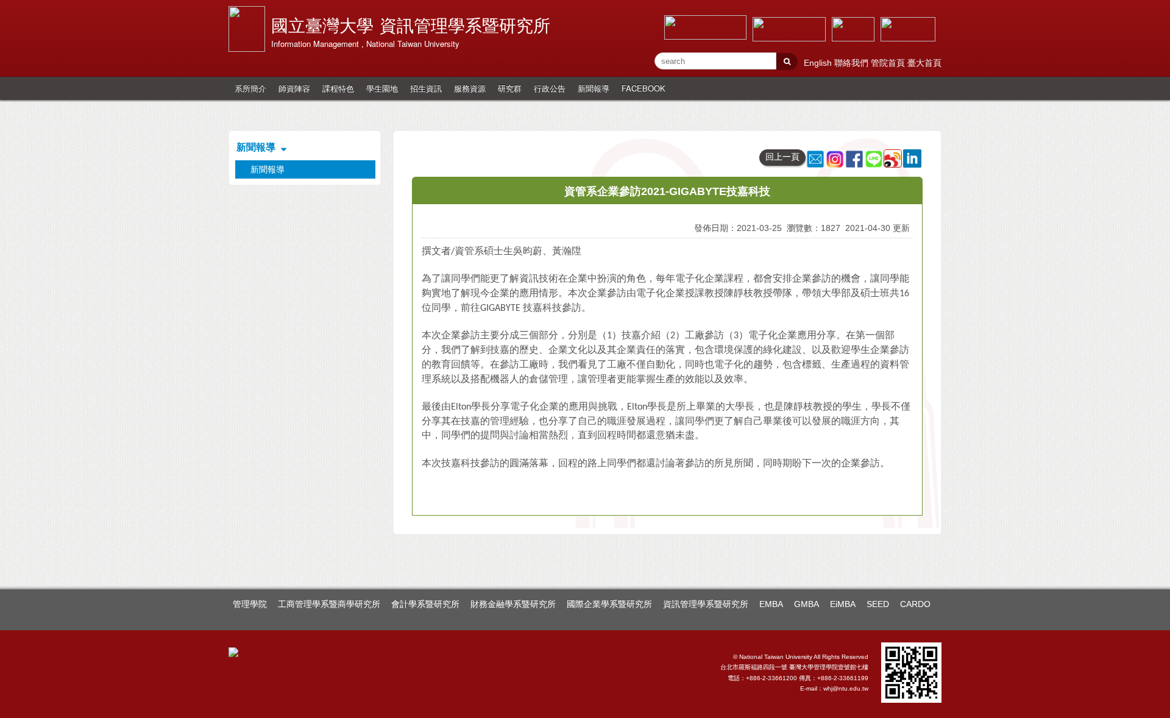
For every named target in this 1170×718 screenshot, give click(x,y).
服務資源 (470, 88)
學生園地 (382, 88)
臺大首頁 (924, 63)
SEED (878, 604)
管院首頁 (889, 63)
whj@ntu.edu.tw (845, 688)
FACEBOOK (643, 88)
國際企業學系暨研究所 (609, 604)
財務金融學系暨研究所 (513, 604)
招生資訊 (426, 88)
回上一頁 (782, 157)
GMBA (806, 604)
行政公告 (550, 88)
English (819, 63)
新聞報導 (593, 88)
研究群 (510, 88)
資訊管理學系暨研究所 (705, 604)
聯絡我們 (852, 63)
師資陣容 (294, 88)
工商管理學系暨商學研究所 (329, 604)
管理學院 (250, 604)
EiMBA (843, 604)
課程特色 (338, 88)
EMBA (771, 604)
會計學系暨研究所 (425, 604)
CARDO (915, 604)
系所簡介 (250, 88)
